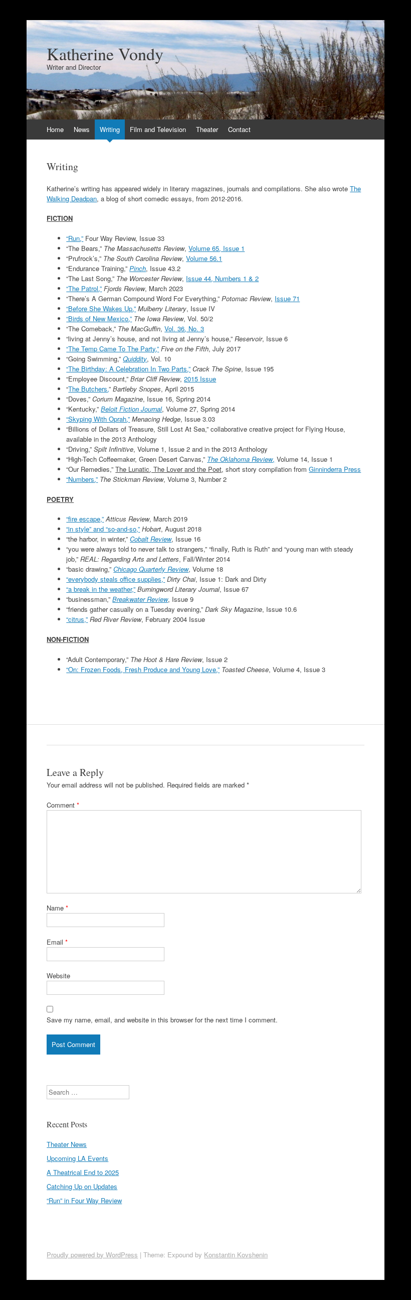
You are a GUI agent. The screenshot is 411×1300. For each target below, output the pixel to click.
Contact (239, 129)
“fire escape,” (85, 519)
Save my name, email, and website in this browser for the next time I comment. (162, 1019)
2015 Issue (200, 378)
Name (57, 908)
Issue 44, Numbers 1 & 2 (222, 278)
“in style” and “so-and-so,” (103, 529)
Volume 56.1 (204, 258)
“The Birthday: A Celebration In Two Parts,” (128, 368)
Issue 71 (287, 298)
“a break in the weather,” (100, 589)
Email (57, 942)
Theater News (67, 1144)
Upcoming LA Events (77, 1158)
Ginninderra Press (335, 469)
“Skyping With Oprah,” (98, 419)
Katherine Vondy (105, 53)
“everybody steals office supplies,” (115, 579)
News (82, 129)
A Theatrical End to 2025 (83, 1172)
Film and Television (158, 129)
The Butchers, (88, 389)
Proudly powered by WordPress (92, 1254)
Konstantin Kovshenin (236, 1254)
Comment (63, 805)
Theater (207, 129)
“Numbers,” (82, 479)
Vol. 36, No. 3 (184, 328)
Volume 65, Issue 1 (216, 248)
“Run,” (74, 238)
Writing (110, 129)
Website (58, 975)
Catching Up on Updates (82, 1186)
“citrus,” (77, 619)
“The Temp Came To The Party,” (112, 348)
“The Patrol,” (84, 288)
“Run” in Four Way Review (84, 1200)
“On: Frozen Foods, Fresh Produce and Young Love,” (143, 669)
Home (55, 129)
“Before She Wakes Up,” (101, 308)
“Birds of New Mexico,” (99, 318)
